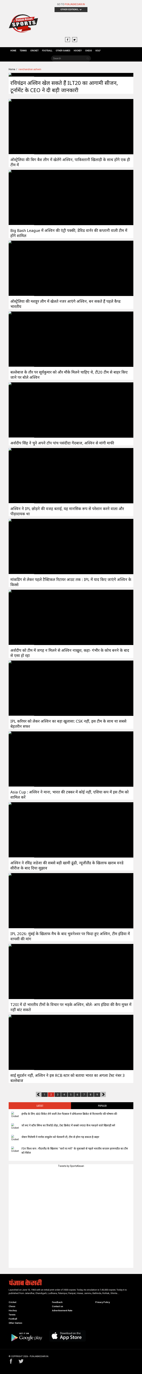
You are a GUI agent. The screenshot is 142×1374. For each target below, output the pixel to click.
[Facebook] (67, 39)
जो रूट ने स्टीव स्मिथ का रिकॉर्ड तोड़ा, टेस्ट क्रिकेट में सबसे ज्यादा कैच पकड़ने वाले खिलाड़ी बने (68, 1125)
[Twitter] (74, 39)
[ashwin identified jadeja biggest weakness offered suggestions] (21, 829)
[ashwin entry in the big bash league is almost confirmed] (21, 197)
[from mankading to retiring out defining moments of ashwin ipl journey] (21, 546)
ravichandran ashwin (30, 69)
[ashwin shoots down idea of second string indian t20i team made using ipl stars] (21, 971)
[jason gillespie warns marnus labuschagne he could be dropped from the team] (15, 1138)
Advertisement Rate (62, 1310)
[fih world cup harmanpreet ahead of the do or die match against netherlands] (15, 1149)
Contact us (57, 1306)
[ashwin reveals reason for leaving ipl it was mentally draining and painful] (21, 475)
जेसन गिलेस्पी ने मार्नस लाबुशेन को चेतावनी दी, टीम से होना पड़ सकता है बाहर (60, 1137)
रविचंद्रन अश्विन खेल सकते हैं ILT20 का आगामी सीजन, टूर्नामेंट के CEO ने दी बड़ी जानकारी (64, 86)
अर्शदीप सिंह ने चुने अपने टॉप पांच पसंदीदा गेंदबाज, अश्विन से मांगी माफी (62, 442)
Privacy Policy (102, 1302)
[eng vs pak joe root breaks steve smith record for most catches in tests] (15, 1126)
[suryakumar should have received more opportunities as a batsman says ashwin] (21, 339)
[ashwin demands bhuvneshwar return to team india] (21, 900)
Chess (88, 50)
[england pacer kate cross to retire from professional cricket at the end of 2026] (15, 1115)
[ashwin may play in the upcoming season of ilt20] (21, 74)
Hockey (78, 50)
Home (13, 50)
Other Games (63, 50)
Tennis (23, 50)
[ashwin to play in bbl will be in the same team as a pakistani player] (21, 126)
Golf (97, 50)
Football (47, 50)
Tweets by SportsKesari (71, 1166)
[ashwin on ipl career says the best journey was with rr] (21, 688)
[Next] (103, 1094)
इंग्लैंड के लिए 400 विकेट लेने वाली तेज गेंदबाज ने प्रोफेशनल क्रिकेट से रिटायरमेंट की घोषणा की (69, 1114)
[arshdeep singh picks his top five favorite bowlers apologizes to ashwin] (21, 409)
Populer (102, 1105)
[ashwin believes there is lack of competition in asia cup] (21, 758)
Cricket (34, 50)
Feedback (57, 1302)
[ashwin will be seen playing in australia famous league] (21, 268)
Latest (40, 1105)
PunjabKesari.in (75, 4)
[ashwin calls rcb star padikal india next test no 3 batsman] (21, 1042)
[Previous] (38, 1094)
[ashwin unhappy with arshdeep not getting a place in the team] (21, 617)
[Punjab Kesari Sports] (23, 24)
